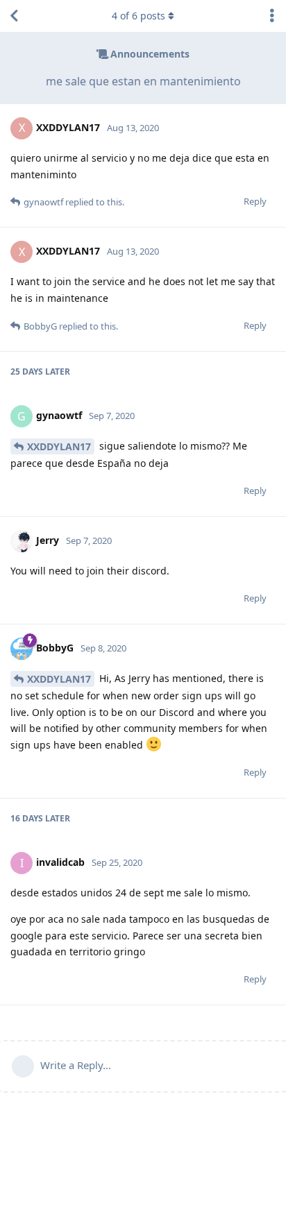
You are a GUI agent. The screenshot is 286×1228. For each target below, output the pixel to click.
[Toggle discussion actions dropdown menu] (272, 16)
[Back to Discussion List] (14, 16)
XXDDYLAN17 (59, 446)
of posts (138, 15)
